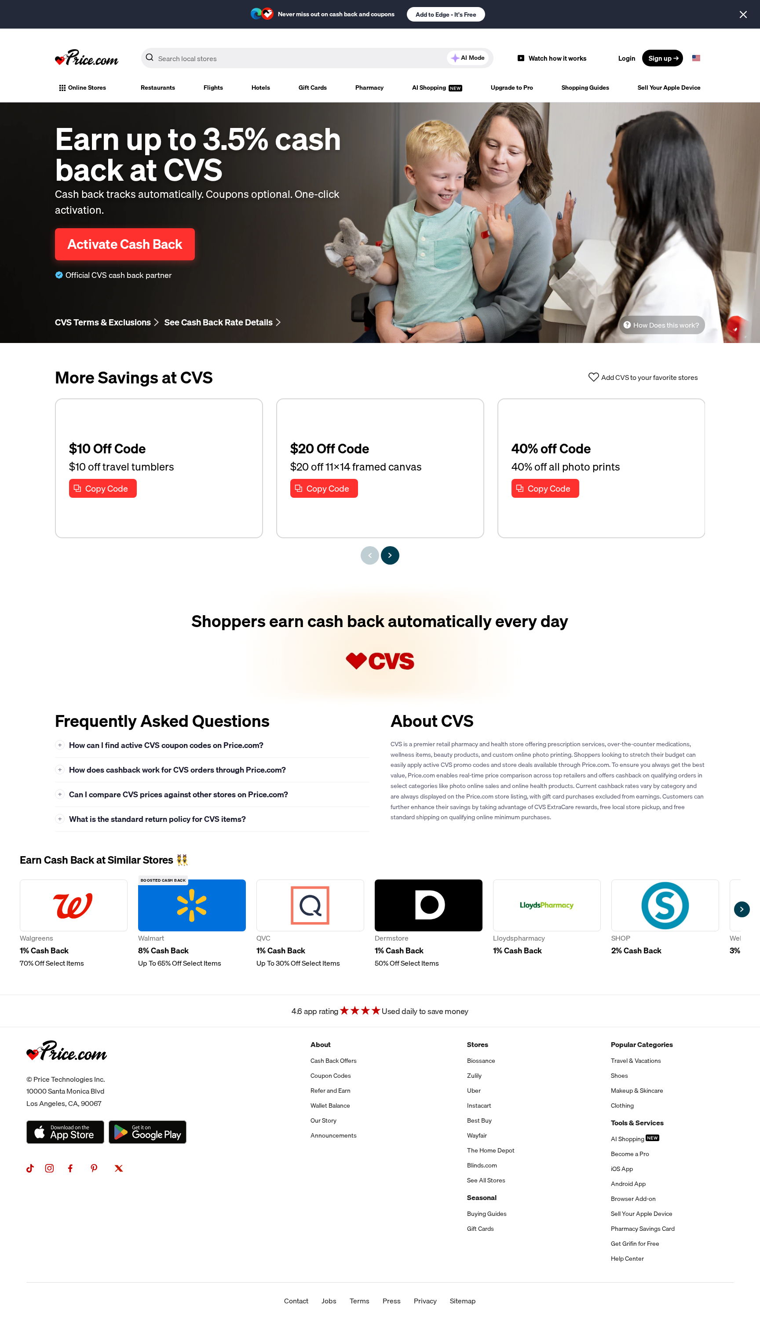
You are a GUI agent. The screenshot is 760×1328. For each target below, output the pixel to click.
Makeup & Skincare (637, 1090)
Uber (474, 1090)
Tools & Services (637, 1123)
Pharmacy (369, 87)
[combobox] (317, 58)
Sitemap (463, 1300)
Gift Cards (313, 87)
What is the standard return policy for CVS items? (152, 819)
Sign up (660, 58)
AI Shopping (429, 87)
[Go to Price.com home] (86, 58)
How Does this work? (666, 325)
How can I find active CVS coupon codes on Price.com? (161, 745)
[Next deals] (390, 555)
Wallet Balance (330, 1105)
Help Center (627, 1258)
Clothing (622, 1105)
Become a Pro (630, 1154)
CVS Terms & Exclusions (103, 322)
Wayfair (477, 1135)
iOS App (622, 1169)
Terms (359, 1300)
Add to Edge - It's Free (446, 14)
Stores (477, 1044)
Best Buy (479, 1120)
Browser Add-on (633, 1199)
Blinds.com (482, 1165)
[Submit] (149, 59)
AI (473, 57)
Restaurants (158, 87)
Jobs (329, 1300)
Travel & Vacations (636, 1060)
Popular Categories (642, 1044)
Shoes (619, 1075)
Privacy (425, 1300)
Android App (628, 1184)
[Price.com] (66, 1069)
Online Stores (87, 87)
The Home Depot (491, 1150)
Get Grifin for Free (635, 1243)
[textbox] (696, 58)
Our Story (323, 1120)
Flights (213, 87)
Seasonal (482, 1197)
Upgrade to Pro (512, 87)
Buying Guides (487, 1214)
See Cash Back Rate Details (218, 322)
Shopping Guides (585, 87)
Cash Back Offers (334, 1060)
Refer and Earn (331, 1090)
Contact (296, 1300)
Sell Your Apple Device (669, 87)
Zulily (474, 1075)
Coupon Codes (331, 1075)
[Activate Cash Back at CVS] (380, 645)
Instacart (479, 1105)
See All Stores (486, 1180)
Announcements (334, 1135)
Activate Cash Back (125, 244)
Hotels (261, 87)
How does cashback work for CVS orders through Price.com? (172, 770)
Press (392, 1300)
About (321, 1044)
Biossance (481, 1060)
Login (627, 58)
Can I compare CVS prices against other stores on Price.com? (173, 794)
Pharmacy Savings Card (643, 1228)
